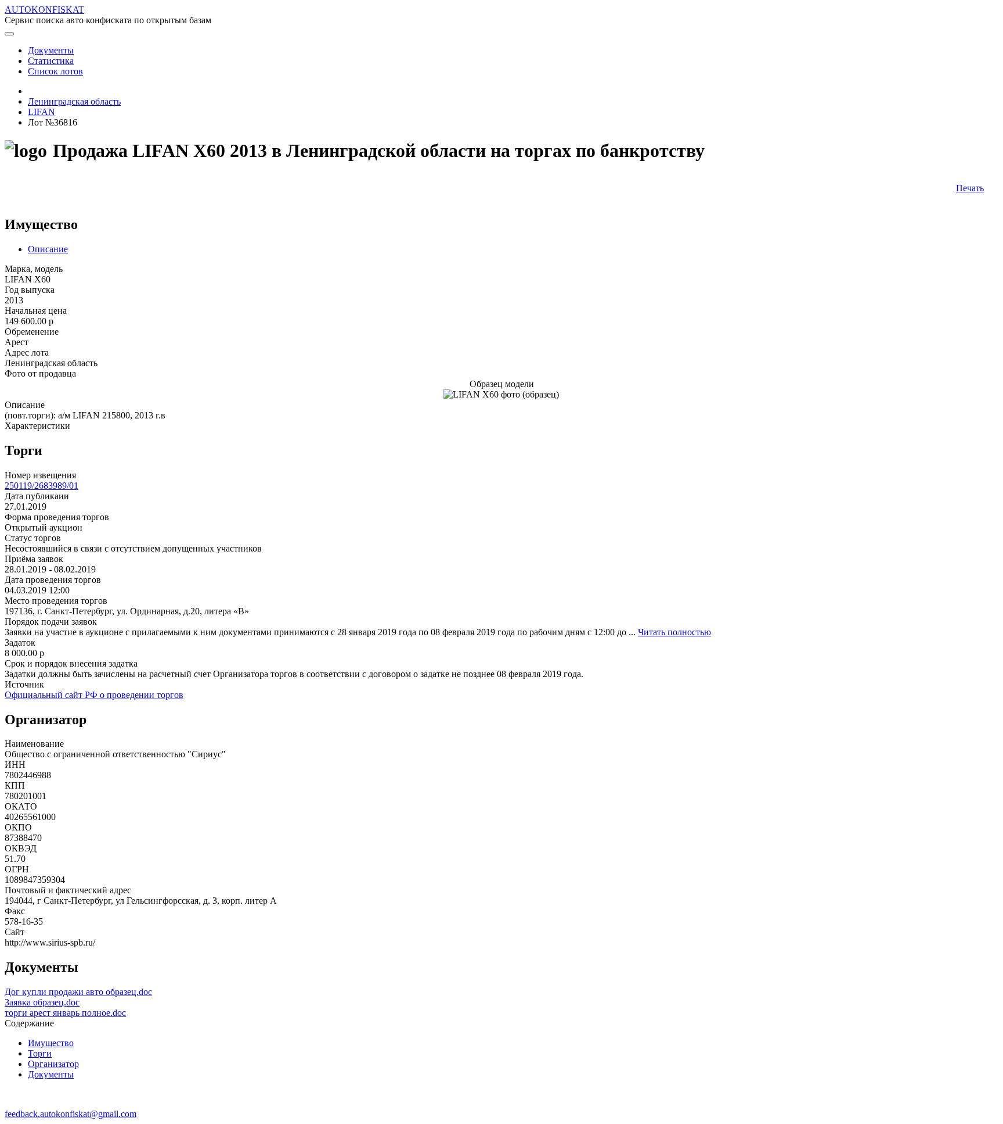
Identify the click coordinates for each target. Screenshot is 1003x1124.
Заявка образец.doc (42, 1002)
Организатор (53, 1064)
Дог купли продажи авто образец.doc (78, 992)
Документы (51, 1074)
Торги (40, 1053)
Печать (970, 188)
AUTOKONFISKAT (44, 10)
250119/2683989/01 (41, 486)
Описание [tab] (48, 249)
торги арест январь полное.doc (65, 1013)
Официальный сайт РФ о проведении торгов (94, 695)
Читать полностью (674, 632)
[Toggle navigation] (9, 33)
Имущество (51, 1043)
